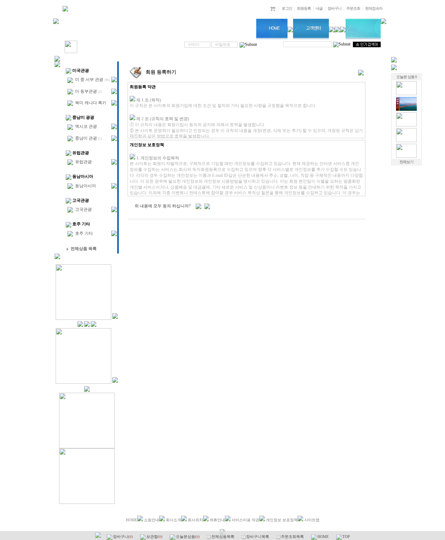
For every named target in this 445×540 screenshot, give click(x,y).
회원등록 (304, 8)
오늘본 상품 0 (406, 77)
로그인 (287, 8)
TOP (346, 537)
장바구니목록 (258, 537)
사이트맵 (311, 520)
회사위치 (195, 520)
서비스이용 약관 (245, 520)
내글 (319, 8)
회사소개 (173, 520)
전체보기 (406, 162)
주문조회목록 (293, 537)
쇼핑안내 (151, 520)
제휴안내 (217, 520)
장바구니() (123, 537)
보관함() (154, 537)
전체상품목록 (223, 537)
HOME (131, 520)
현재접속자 (373, 8)
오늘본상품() (188, 537)
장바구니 (334, 8)
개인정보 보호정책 (282, 520)
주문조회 (353, 8)
